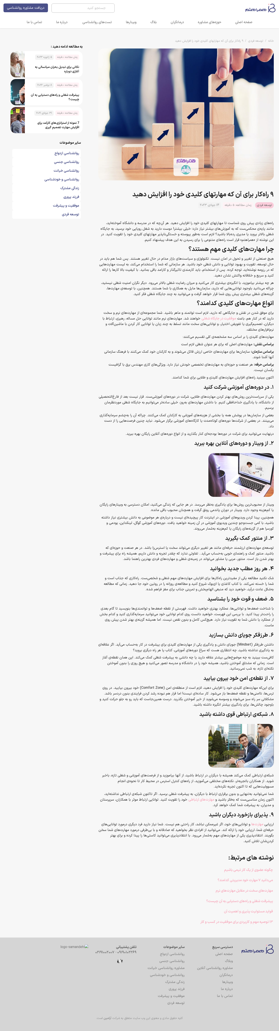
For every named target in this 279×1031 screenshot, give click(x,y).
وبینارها (131, 22)
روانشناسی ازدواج (172, 954)
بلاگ (153, 22)
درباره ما (62, 22)
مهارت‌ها (257, 824)
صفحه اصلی (243, 22)
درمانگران (177, 22)
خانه (271, 41)
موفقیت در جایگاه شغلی (218, 318)
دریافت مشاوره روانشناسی (25, 7)
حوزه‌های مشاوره (209, 22)
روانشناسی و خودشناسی (167, 975)
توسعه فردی (255, 41)
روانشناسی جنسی (172, 961)
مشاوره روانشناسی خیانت (166, 968)
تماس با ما (34, 22)
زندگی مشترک (175, 982)
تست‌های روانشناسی (97, 22)
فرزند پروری (177, 989)
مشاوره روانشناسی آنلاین (215, 968)
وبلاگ (229, 961)
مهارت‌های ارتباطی (201, 799)
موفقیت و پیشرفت (171, 996)
